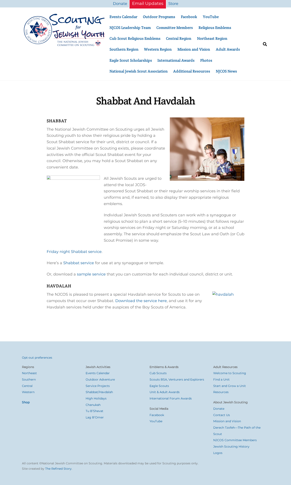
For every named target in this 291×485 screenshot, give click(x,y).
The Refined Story (58, 469)
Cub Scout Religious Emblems (134, 38)
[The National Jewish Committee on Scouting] (64, 45)
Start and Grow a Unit (229, 386)
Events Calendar (123, 16)
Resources (221, 392)
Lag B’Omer (95, 417)
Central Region (178, 38)
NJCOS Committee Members (235, 440)
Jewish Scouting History (231, 446)
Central (27, 386)
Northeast (29, 373)
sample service (91, 274)
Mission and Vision (193, 49)
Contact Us (221, 415)
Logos (217, 453)
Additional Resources (191, 71)
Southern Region (123, 49)
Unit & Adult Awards (165, 392)
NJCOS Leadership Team (130, 27)
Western (28, 392)
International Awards (175, 60)
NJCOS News (226, 71)
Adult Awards (228, 49)
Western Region (158, 49)
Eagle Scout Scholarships (130, 60)
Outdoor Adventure (100, 379)
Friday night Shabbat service (74, 251)
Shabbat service (78, 263)
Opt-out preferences (37, 357)
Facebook (189, 16)
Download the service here (141, 300)
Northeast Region (212, 38)
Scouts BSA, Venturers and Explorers (177, 379)
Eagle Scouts (159, 386)
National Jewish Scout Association (138, 71)
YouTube (211, 16)
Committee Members (174, 27)
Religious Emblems (215, 27)
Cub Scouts (158, 373)
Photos (206, 60)
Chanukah (93, 405)
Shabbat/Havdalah (99, 392)
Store (173, 3)
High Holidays (96, 398)
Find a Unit (221, 379)
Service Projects (98, 386)
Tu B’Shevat (94, 411)
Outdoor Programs (159, 16)
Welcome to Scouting (229, 373)
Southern (29, 379)
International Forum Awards (171, 398)
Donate (120, 3)
